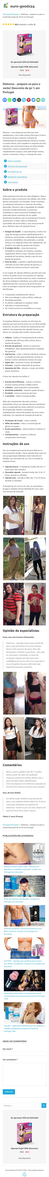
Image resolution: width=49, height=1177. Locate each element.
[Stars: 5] (13, 24)
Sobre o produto (14, 161)
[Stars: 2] (6, 24)
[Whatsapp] (10, 100)
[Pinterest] (29, 100)
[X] (19, 100)
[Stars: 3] (8, 24)
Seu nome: (8, 1049)
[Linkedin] (14, 100)
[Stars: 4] (11, 24)
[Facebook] (5, 100)
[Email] (38, 100)
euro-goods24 (22, 6)
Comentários (13, 182)
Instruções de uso (15, 171)
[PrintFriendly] (43, 100)
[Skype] (24, 100)
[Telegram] (33, 100)
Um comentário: (10, 1059)
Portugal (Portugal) (10, 14)
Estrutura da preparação (17, 166)
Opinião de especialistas (17, 177)
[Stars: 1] (4, 24)
